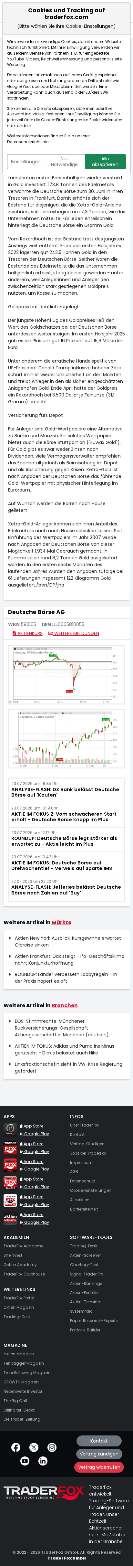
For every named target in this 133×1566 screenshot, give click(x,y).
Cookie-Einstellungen (61, 119)
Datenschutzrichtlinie (27, 141)
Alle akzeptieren (105, 161)
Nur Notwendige (64, 161)
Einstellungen (26, 161)
